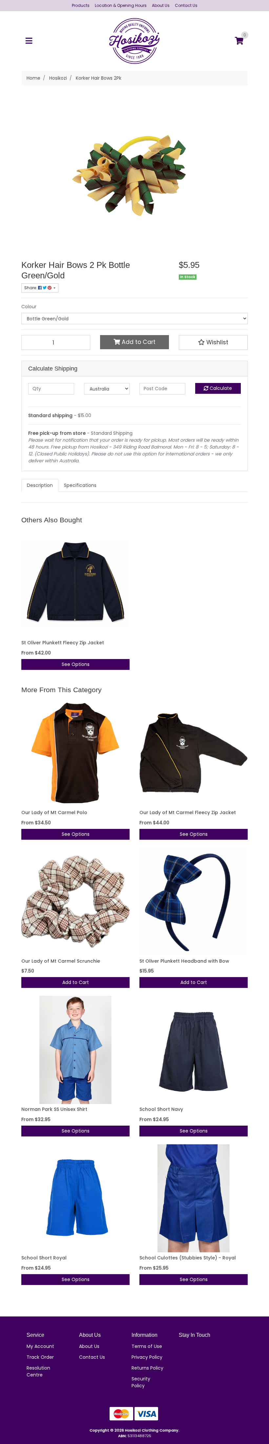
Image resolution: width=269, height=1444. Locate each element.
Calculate (220, 388)
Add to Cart (137, 342)
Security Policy (141, 1382)
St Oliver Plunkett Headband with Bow (184, 961)
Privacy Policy (147, 1357)
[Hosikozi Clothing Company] (134, 40)
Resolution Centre (38, 1371)
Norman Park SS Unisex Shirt (54, 1109)
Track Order (40, 1357)
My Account (40, 1346)
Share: (31, 288)
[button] (213, 342)
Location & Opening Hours (121, 5)
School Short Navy (161, 1109)
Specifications (80, 485)
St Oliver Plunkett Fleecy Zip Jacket (62, 642)
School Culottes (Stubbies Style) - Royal (187, 1257)
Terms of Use (147, 1346)
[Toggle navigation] (28, 41)
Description (40, 485)
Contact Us (186, 5)
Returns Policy (147, 1368)
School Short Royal (44, 1257)
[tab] (39, 485)
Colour (28, 306)
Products (81, 5)
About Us (161, 5)
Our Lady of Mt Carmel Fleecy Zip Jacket (187, 812)
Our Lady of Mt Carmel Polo (54, 812)
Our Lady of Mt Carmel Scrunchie (60, 961)
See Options (76, 664)
